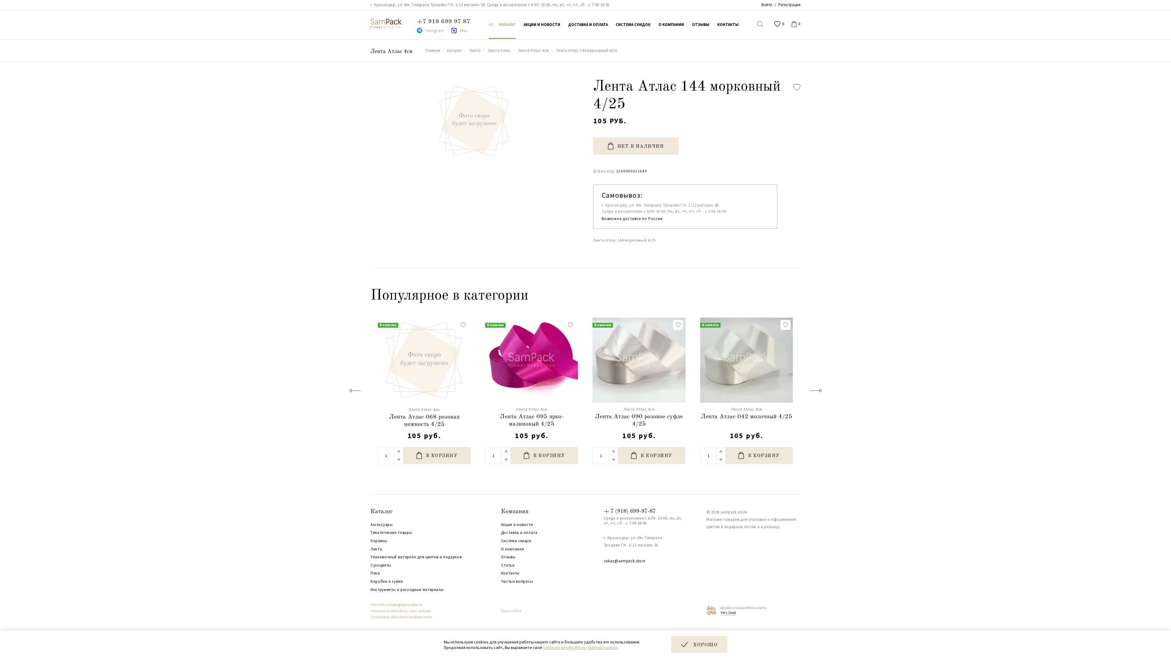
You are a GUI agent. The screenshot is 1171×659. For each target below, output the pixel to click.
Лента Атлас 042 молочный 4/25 (746, 417)
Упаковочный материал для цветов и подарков (416, 557)
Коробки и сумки (387, 581)
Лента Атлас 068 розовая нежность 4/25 (424, 420)
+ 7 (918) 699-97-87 (630, 511)
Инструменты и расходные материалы (407, 589)
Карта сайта (511, 611)
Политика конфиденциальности (397, 605)
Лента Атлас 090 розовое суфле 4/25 (639, 420)
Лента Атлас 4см (391, 51)
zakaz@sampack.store (624, 561)
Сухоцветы (381, 565)
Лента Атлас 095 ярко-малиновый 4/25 (532, 420)
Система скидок (516, 540)
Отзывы (508, 557)
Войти (766, 4)
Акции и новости (517, 524)
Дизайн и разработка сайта (744, 610)
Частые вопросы (517, 581)
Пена (375, 573)
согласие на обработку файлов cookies (580, 647)
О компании (512, 549)
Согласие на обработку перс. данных (401, 611)
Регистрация (789, 4)
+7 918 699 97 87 (443, 22)
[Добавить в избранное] (796, 87)
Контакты (510, 573)
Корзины (379, 540)
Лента (376, 549)
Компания (514, 512)
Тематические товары (391, 532)
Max (463, 30)
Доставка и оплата (519, 532)
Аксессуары (382, 524)
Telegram (434, 30)
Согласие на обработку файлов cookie (401, 617)
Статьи (508, 565)
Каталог (382, 512)
